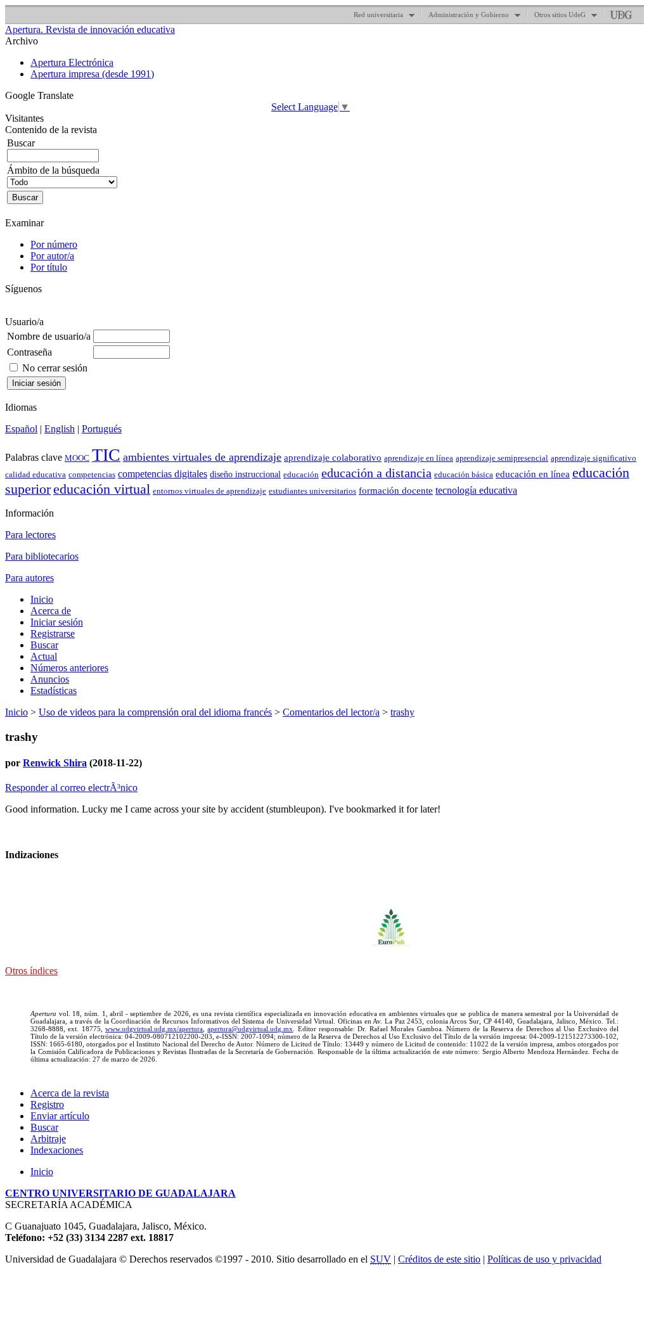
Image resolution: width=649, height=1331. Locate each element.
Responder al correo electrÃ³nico (71, 787)
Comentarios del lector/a (331, 712)
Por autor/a (52, 255)
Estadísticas (53, 690)
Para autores (29, 577)
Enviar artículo (59, 1115)
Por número (53, 244)
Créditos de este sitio (439, 1259)
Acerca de (50, 610)
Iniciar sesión (56, 622)
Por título (48, 267)
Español (21, 428)
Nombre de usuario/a (49, 336)
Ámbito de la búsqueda (53, 170)
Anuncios (49, 679)
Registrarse (52, 633)
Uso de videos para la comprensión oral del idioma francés (155, 712)
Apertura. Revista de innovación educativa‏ (90, 29)
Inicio (41, 599)
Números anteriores (69, 667)
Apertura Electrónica (71, 62)
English (59, 428)
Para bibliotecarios (42, 556)
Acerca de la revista (69, 1093)
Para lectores (30, 534)
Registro (47, 1104)
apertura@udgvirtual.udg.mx (250, 1028)
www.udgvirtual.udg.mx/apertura (154, 1028)
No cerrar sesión (54, 368)
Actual (43, 656)
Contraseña (29, 352)
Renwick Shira (55, 762)
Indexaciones (56, 1150)
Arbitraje (48, 1138)
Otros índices (31, 970)
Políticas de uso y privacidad (544, 1259)
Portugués (102, 428)
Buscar (44, 645)
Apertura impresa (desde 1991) (92, 73)
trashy (402, 712)
